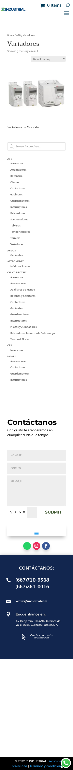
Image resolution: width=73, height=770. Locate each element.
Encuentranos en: (30, 614)
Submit (53, 512)
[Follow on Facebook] (46, 546)
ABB (18, 35)
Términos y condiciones (47, 766)
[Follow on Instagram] (36, 546)
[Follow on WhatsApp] (27, 546)
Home (10, 35)
